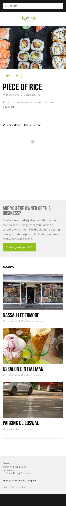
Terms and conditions (14, 466)
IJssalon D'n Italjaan (23, 369)
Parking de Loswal (21, 423)
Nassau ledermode (21, 315)
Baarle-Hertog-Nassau (17, 473)
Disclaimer (8, 470)
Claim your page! (18, 247)
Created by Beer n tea (14, 487)
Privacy (7, 463)
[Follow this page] (7, 75)
